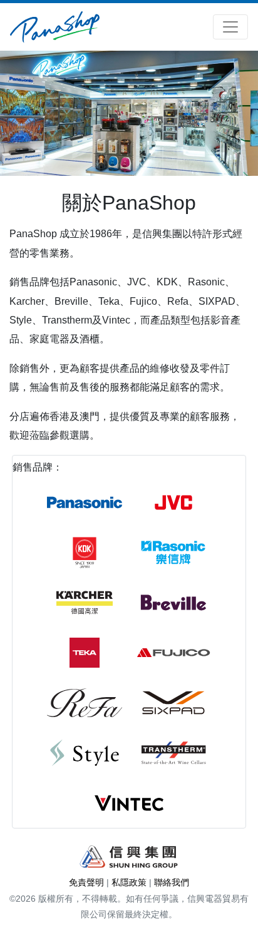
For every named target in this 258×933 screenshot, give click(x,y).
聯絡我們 (171, 882)
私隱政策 (129, 882)
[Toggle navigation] (230, 26)
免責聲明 (86, 882)
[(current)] (55, 27)
